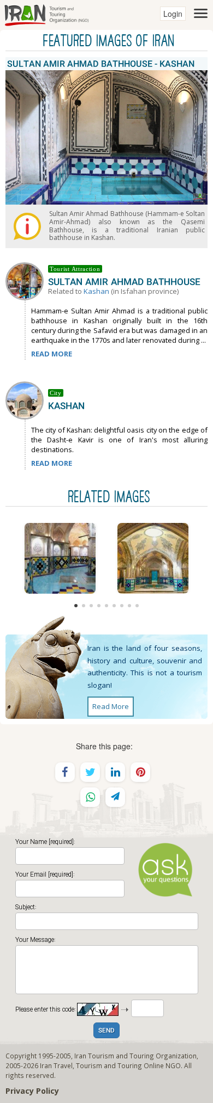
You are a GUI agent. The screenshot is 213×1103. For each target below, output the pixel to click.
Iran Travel (56, 1065)
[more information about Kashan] (26, 399)
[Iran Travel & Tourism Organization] (46, 13)
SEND (106, 1031)
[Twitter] (90, 772)
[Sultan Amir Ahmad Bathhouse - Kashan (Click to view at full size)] (60, 558)
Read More (110, 706)
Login (172, 13)
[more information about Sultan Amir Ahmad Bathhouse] (26, 280)
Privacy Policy (32, 1091)
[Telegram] (115, 797)
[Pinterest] (140, 772)
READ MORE (51, 354)
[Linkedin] (115, 772)
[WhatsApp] (90, 797)
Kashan (96, 291)
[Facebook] (65, 772)
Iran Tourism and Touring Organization (135, 1055)
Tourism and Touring (109, 1065)
